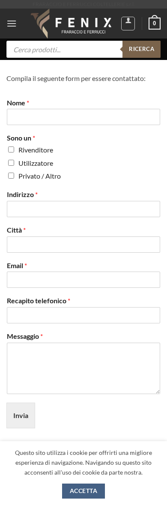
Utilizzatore (35, 163)
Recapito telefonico (38, 300)
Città (16, 230)
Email (17, 265)
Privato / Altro (39, 176)
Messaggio (25, 336)
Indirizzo (22, 194)
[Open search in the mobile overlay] (83, 49)
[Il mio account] (128, 23)
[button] (11, 23)
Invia (20, 415)
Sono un (21, 138)
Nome (18, 103)
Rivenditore (35, 150)
